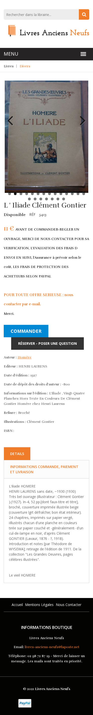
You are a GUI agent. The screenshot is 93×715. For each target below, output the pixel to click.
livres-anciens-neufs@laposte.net (52, 647)
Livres (9, 66)
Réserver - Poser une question (47, 343)
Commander (26, 331)
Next (81, 116)
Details (17, 453)
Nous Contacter (68, 604)
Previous (12, 116)
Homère (24, 357)
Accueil (17, 604)
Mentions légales (39, 604)
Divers (25, 66)
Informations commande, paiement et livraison (44, 469)
